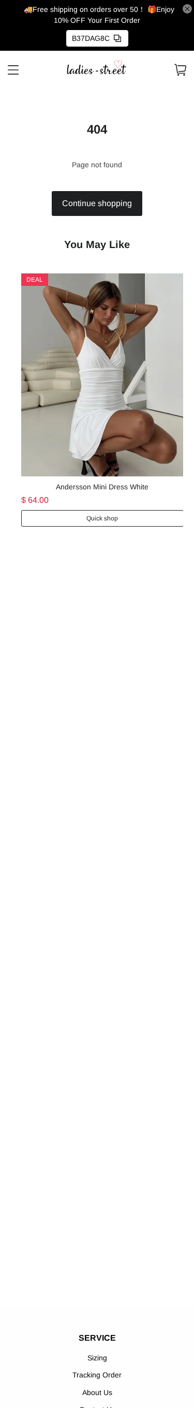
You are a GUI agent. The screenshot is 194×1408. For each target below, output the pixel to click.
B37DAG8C (91, 38)
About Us (97, 1392)
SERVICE (97, 1337)
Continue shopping (97, 203)
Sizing (97, 1358)
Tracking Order (97, 1375)
